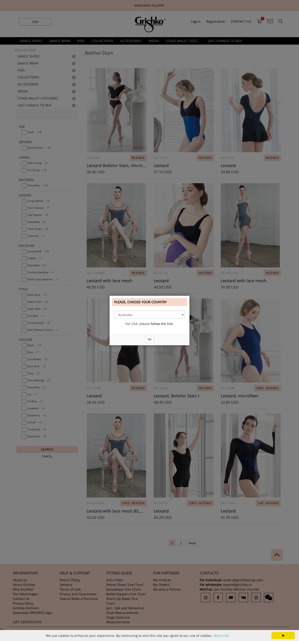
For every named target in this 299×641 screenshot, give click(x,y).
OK (149, 339)
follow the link (162, 323)
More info (221, 635)
